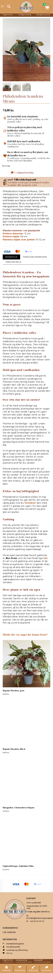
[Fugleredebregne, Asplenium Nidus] (26, 839)
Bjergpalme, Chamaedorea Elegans (18, 807)
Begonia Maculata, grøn (13, 690)
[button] (47, 7)
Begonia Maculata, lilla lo (14, 749)
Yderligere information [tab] (35, 257)
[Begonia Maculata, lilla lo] (26, 722)
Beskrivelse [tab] (11, 257)
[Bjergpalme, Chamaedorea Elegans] (26, 780)
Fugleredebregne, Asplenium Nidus (18, 866)
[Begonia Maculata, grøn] (26, 663)
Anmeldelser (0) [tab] (13, 262)
